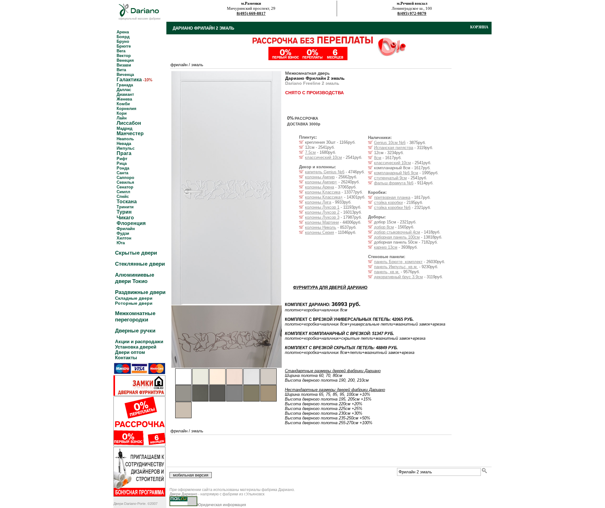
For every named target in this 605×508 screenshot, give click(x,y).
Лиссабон (129, 123)
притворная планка (392, 197)
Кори (122, 113)
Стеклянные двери (140, 264)
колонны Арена (319, 187)
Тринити (125, 207)
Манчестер (130, 133)
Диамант (125, 94)
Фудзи (123, 233)
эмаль (197, 64)
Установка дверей (135, 346)
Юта (121, 242)
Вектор (124, 55)
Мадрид (124, 128)
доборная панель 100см (397, 237)
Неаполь (125, 138)
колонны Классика (322, 192)
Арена (123, 32)
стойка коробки (388, 202)
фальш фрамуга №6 (393, 183)
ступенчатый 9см (390, 178)
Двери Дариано (183, 494)
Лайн (122, 118)
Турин (124, 212)
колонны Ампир (320, 177)
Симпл (123, 191)
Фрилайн (126, 228)
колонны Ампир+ (321, 182)
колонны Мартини (322, 222)
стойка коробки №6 (392, 207)
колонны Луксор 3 (322, 217)
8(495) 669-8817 (251, 13)
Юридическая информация (221, 505)
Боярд (123, 36)
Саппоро (125, 177)
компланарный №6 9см (396, 172)
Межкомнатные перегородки (135, 316)
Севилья (125, 182)
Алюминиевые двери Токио (134, 278)
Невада (124, 143)
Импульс (126, 148)
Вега (121, 51)
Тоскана (127, 201)
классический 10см (323, 157)
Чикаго (125, 217)
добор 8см (384, 227)
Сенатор (125, 187)
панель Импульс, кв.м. (396, 266)
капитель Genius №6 (324, 172)
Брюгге (124, 46)
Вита (121, 69)
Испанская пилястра (393, 147)
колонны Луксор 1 (322, 207)
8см (377, 157)
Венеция (125, 60)
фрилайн (178, 64)
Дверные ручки (135, 331)
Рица (122, 163)
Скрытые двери (136, 253)
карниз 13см (385, 247)
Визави (124, 65)
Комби (123, 103)
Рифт (122, 158)
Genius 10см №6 (390, 142)
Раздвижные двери (140, 292)
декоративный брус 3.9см (398, 276)
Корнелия (126, 108)
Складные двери (134, 298)
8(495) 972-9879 (411, 13)
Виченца (125, 74)
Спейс (123, 196)
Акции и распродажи (139, 341)
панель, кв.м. (387, 271)
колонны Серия (319, 232)
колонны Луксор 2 (322, 212)
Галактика (129, 79)
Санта (122, 172)
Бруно (123, 41)
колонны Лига (318, 202)
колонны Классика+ (324, 197)
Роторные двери (134, 303)
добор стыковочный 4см (397, 232)
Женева (124, 99)
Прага (124, 153)
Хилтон (124, 238)
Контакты (126, 357)
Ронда (123, 168)
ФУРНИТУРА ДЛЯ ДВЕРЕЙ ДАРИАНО (330, 287)
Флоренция (131, 223)
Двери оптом (130, 352)
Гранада (125, 85)
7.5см (310, 152)
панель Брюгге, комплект (398, 261)
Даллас (124, 89)
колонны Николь (320, 227)
